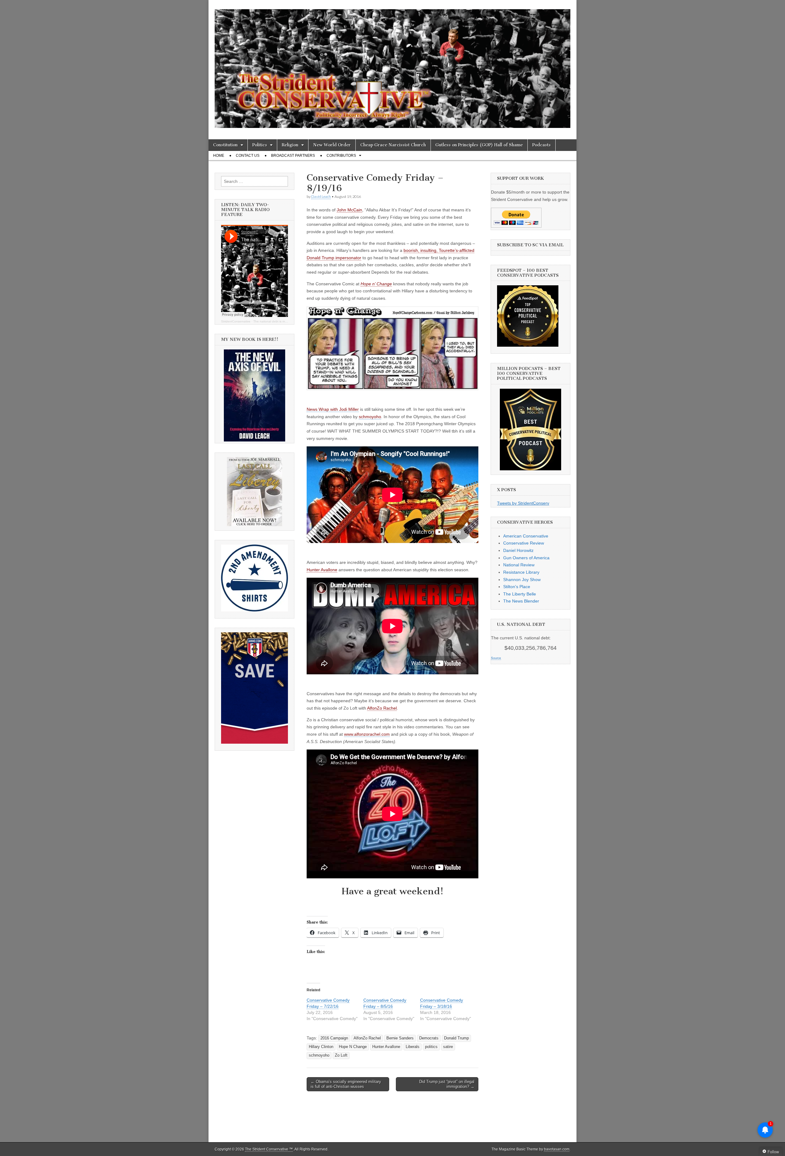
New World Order (332, 145)
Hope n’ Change (376, 283)
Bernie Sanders (400, 1038)
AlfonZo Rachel (382, 708)
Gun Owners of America (526, 557)
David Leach (321, 196)
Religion (290, 145)
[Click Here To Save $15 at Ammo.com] (254, 742)
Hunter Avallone (322, 569)
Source (496, 658)
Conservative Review (523, 543)
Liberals (412, 1047)
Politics (259, 145)
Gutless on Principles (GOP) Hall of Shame (479, 145)
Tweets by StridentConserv (523, 503)
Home (218, 155)
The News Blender (521, 601)
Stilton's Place (516, 586)
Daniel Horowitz (518, 550)
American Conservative (525, 536)
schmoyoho (319, 1055)
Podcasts (541, 145)
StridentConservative (236, 321)
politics (431, 1047)
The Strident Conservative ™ (269, 1149)
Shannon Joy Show (522, 579)
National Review (518, 564)
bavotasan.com (556, 1149)
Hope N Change (353, 1047)
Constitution (225, 145)
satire (448, 1047)
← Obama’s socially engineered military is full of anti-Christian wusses (346, 1084)
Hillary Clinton (321, 1047)
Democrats (428, 1038)
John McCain (349, 209)
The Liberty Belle (519, 593)
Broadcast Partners (293, 155)
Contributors (341, 155)
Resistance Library (521, 572)
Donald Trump (456, 1038)
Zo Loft (341, 1055)
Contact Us (247, 155)
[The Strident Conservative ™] (392, 65)
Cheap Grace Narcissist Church (393, 145)
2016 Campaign (334, 1038)
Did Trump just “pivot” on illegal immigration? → (446, 1084)
